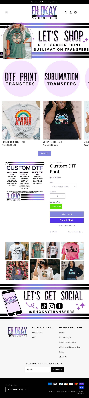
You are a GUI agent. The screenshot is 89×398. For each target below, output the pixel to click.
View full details (74, 232)
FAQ (34, 337)
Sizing (61, 352)
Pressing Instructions (67, 342)
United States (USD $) (16, 389)
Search (62, 332)
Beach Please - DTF (52, 142)
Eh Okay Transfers (60, 391)
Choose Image (56, 206)
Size (51, 182)
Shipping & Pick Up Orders (69, 347)
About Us (63, 357)
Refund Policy (37, 332)
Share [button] (54, 232)
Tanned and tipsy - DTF (13, 142)
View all (44, 153)
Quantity (53, 192)
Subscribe (57, 369)
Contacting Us (65, 337)
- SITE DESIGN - (72, 391)
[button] (6, 12)
